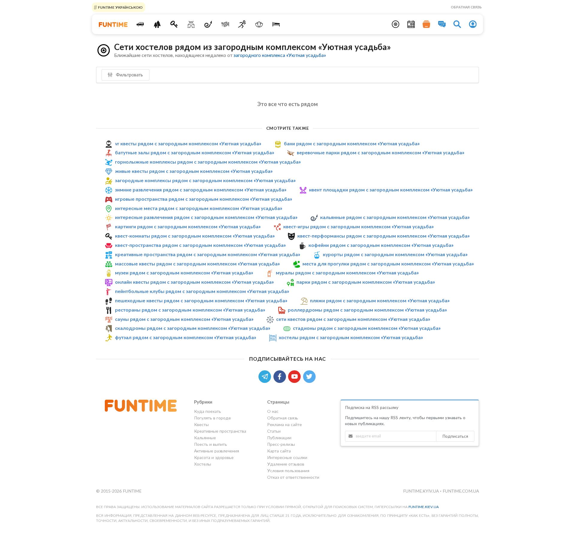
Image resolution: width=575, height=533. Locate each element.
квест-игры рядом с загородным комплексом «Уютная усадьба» (358, 226)
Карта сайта (279, 450)
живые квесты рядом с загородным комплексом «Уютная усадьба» (194, 171)
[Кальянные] (208, 24)
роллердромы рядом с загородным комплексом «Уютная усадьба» (367, 309)
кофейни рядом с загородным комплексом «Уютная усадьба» (380, 245)
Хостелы (202, 463)
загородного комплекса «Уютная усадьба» (280, 55)
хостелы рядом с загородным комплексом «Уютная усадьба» (351, 337)
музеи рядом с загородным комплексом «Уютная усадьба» (184, 272)
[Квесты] (174, 24)
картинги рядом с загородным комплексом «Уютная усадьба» (188, 226)
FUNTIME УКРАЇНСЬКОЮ (120, 7)
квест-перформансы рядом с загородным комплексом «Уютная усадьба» (383, 235)
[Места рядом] (395, 24)
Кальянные (205, 437)
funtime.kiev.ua (423, 507)
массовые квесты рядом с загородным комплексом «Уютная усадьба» (197, 263)
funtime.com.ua (461, 490)
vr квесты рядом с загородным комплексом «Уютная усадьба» (188, 143)
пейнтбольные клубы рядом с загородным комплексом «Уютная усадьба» (202, 291)
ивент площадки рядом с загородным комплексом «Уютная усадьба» (391, 189)
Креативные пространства (220, 431)
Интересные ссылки (287, 457)
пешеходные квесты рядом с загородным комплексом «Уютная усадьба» (201, 300)
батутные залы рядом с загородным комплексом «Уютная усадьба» (194, 152)
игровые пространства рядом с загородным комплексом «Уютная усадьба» (203, 199)
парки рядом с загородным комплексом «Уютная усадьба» (365, 282)
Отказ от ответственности (293, 477)
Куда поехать (207, 411)
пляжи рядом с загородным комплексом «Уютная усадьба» (380, 300)
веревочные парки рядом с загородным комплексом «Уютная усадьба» (380, 152)
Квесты (201, 424)
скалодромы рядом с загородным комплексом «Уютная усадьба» (192, 328)
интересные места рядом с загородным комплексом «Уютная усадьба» (198, 208)
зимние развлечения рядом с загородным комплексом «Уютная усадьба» (200, 189)
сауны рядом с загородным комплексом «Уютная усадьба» (184, 319)
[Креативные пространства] (191, 24)
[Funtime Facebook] (280, 375)
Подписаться (455, 436)
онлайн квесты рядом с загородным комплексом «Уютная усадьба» (194, 282)
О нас (273, 411)
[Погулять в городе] (157, 24)
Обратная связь (466, 7)
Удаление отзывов (285, 463)
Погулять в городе (212, 417)
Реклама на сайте (284, 424)
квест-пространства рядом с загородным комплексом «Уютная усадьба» (200, 245)
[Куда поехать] (140, 24)
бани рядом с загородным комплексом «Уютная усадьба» (352, 143)
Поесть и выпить (210, 444)
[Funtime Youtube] (295, 375)
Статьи (274, 431)
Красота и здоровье (214, 457)
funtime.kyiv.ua (421, 490)
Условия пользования (288, 470)
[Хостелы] (276, 24)
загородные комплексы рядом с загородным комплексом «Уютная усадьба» (205, 180)
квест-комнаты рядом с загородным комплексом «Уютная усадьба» (195, 235)
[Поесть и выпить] (225, 24)
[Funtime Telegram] (265, 375)
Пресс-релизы (281, 444)
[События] (411, 24)
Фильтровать (129, 74)
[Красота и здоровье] (259, 24)
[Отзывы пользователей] (442, 24)
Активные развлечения (216, 450)
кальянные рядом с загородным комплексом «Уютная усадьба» (395, 217)
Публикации (279, 437)
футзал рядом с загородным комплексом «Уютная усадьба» (185, 337)
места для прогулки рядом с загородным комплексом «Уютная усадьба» (388, 263)
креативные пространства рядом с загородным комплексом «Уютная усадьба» (207, 254)
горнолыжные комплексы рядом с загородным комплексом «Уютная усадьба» (208, 161)
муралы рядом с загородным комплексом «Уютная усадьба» (347, 272)
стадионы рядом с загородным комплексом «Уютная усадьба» (367, 328)
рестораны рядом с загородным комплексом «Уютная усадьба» (190, 309)
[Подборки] (426, 24)
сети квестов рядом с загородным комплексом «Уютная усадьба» (353, 319)
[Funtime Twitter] (310, 375)
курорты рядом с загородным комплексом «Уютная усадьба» (395, 254)
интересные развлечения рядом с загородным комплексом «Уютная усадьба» (206, 217)
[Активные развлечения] (242, 24)
